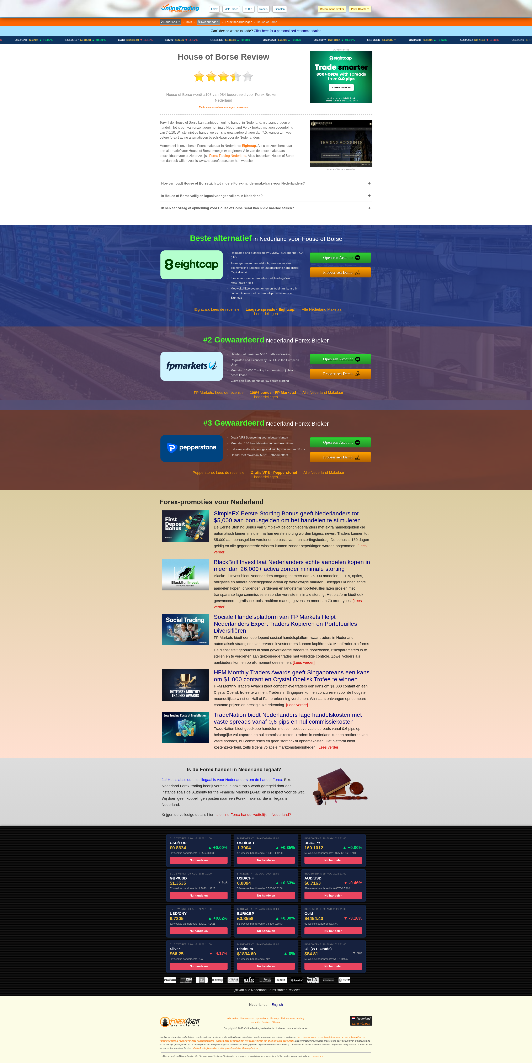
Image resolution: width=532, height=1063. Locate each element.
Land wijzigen (361, 1023)
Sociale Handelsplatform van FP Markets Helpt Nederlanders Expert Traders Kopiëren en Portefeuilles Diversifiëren (285, 624)
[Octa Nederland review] (281, 982)
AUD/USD (413, 40)
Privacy (274, 1018)
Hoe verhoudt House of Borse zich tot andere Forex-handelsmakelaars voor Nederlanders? (266, 183)
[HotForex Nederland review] (265, 982)
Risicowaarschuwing (292, 1018)
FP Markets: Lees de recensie (219, 392)
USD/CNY (465, 40)
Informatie (232, 1018)
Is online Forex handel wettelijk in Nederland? (253, 815)
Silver (116, 40)
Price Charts (360, 9)
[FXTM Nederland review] (344, 982)
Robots (263, 9)
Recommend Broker (332, 9)
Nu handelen (199, 860)
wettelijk (255, 1022)
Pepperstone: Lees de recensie (218, 473)
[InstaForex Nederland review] (217, 982)
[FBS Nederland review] (202, 982)
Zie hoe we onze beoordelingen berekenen (223, 107)
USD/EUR (164, 40)
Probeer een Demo (338, 272)
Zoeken (266, 1022)
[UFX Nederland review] (249, 982)
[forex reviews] (180, 1026)
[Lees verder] (304, 662)
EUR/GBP (19, 40)
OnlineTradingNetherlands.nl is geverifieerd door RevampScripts (225, 1048)
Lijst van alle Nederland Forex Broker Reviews (266, 990)
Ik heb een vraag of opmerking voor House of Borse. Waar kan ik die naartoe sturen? (266, 208)
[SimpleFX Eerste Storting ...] (185, 540)
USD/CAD (216, 40)
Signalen (280, 9)
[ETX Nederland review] (312, 982)
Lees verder (317, 1056)
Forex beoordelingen (238, 21)
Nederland (170, 21)
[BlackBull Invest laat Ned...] (185, 589)
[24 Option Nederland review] (328, 982)
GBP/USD (320, 40)
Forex (214, 9)
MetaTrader (231, 9)
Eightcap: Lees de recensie (216, 309)
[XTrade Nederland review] (233, 982)
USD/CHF (362, 40)
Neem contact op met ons (254, 1018)
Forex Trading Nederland (227, 156)
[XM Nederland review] (186, 982)
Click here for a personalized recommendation (287, 31)
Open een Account (338, 257)
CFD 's (248, 9)
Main (189, 21)
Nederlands (208, 21)
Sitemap (276, 1022)
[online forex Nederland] (180, 13)
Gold (68, 40)
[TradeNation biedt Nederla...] (185, 742)
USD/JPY (267, 40)
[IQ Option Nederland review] (297, 982)
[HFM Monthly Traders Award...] (185, 699)
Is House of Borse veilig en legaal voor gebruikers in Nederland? (266, 195)
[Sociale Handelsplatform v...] (185, 644)
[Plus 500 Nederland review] (170, 982)
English (277, 1004)
